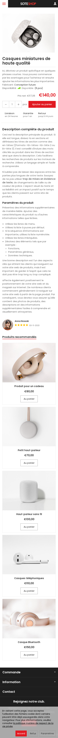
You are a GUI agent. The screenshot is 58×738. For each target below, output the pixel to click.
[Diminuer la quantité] (18, 104)
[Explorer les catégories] (4, 3)
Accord (21, 733)
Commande (11, 672)
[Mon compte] (55, 3)
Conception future (25, 84)
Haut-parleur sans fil (29, 514)
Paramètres (47, 733)
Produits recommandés (19, 337)
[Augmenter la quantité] (5, 104)
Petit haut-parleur (29, 450)
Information (11, 682)
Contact (8, 692)
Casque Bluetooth (29, 642)
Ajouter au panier (42, 104)
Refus (33, 733)
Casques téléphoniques (29, 578)
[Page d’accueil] (29, 3)
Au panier (29, 398)
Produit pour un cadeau (29, 386)
